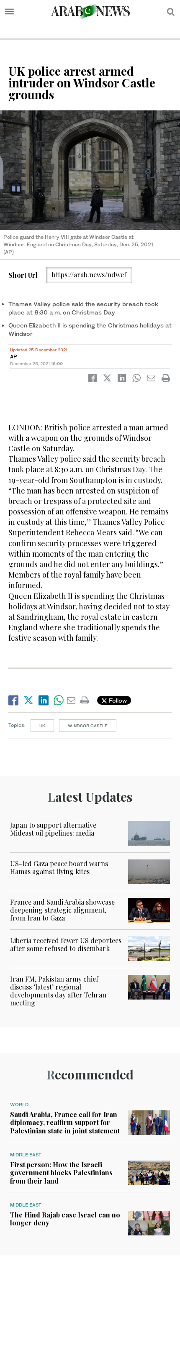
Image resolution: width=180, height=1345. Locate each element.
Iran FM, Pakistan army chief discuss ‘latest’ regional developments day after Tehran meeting (58, 990)
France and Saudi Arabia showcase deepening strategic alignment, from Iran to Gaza (62, 910)
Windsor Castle (88, 725)
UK (42, 725)
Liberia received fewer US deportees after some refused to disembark (65, 944)
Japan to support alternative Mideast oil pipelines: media (53, 829)
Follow (117, 700)
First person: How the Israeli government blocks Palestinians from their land (61, 1172)
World (19, 1104)
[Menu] (9, 11)
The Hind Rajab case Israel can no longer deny (65, 1218)
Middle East (25, 1155)
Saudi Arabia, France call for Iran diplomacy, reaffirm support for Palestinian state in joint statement (65, 1122)
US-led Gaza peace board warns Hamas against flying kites (59, 867)
